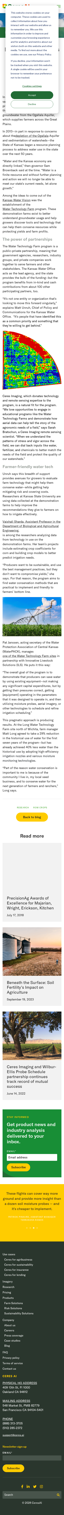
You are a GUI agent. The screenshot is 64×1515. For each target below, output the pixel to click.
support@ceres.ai (13, 1435)
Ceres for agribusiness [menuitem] (18, 1259)
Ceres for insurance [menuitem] (16, 1269)
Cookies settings (32, 86)
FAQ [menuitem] (5, 1352)
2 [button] (30, 1228)
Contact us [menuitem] (9, 1368)
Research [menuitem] (8, 1287)
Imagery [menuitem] (8, 1281)
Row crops (40, 807)
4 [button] (37, 1228)
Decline (32, 104)
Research (23, 807)
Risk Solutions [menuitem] (13, 1308)
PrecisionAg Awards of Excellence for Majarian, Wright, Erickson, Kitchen (30, 903)
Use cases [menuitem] (9, 1254)
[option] (32, 1206)
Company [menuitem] (8, 1320)
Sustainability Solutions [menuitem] (18, 1313)
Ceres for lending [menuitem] (15, 1275)
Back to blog (32, 817)
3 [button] (33, 1228)
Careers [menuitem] (9, 1330)
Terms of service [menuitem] (13, 1363)
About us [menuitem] (9, 1325)
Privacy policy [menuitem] (11, 1357)
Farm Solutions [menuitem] (13, 1303)
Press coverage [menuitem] (13, 1335)
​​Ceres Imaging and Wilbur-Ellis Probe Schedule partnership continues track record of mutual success (31, 1076)
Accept (32, 95)
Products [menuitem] (8, 1298)
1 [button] (27, 1228)
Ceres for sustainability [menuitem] (18, 1264)
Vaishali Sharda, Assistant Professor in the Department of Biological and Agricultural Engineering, (31, 526)
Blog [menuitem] (7, 1345)
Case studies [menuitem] (12, 1340)
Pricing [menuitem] (7, 1292)
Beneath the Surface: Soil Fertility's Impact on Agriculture (30, 987)
